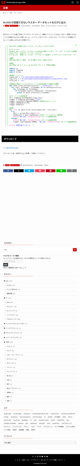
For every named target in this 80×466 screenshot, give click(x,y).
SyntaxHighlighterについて (76, 56)
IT (8, 298)
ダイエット (7, 426)
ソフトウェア (12, 315)
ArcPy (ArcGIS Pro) (25, 25)
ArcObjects (14, 417)
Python (43, 25)
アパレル (10, 346)
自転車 (10, 392)
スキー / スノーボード (15, 355)
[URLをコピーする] (72, 170)
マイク (39, 426)
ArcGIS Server (55, 414)
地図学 (14, 430)
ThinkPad (20, 423)
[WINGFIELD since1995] (14, 2)
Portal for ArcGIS (44, 420)
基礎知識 (11, 293)
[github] (40, 456)
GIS (9, 281)
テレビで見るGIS (13, 289)
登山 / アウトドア (13, 388)
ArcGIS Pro (27, 414)
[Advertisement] (40, 207)
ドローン (26, 426)
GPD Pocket (7, 420)
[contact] (47, 456)
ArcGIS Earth (7, 414)
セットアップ (12, 311)
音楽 (9, 401)
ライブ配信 (7, 430)
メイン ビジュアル (14, 337)
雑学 (9, 397)
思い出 (10, 376)
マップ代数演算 (59, 426)
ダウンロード (44, 460)
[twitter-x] (35, 456)
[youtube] (42, 456)
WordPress (56, 423)
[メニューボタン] (77, 2)
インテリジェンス (13, 328)
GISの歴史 (57, 417)
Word (48, 423)
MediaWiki (25, 420)
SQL (68, 420)
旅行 (9, 384)
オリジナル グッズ (14, 333)
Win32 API (42, 423)
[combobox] (40, 249)
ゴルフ (10, 351)
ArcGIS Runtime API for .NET (40, 414)
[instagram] (38, 456)
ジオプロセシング (66, 423)
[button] (8, 170)
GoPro (70, 417)
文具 (9, 380)
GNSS (64, 417)
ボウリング (11, 363)
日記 (9, 342)
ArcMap (6, 417)
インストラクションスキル (16, 323)
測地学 (33, 430)
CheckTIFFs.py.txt (12, 147)
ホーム (18, 460)
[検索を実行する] (75, 249)
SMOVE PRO (60, 420)
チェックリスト (17, 426)
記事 (23, 460)
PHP (35, 420)
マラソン (11, 367)
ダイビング (11, 359)
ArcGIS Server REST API (68, 414)
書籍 (27, 430)
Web (10, 302)
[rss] (45, 456)
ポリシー (61, 460)
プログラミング (14, 25)
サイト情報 (53, 460)
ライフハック (12, 371)
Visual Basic (33, 423)
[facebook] (33, 456)
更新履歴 (21, 430)
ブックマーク (34, 460)
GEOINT (50, 417)
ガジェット (11, 306)
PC (31, 420)
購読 (5, 264)
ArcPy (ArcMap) (36, 25)
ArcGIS (7, 25)
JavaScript (16, 420)
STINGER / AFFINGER (10, 423)
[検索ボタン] (72, 2)
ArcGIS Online (17, 414)
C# (44, 417)
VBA (27, 423)
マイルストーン (48, 426)
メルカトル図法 (70, 426)
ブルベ (33, 426)
